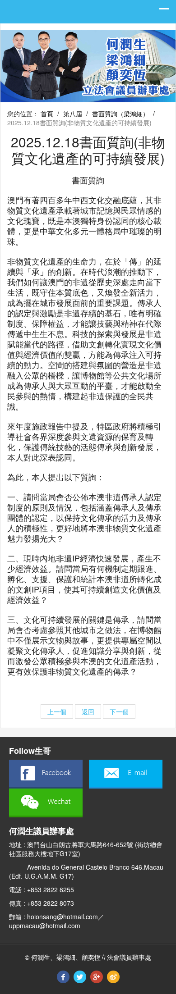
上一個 (56, 711)
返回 (88, 711)
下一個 (119, 711)
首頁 (47, 113)
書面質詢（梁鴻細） (120, 113)
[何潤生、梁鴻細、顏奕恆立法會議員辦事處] (88, 65)
